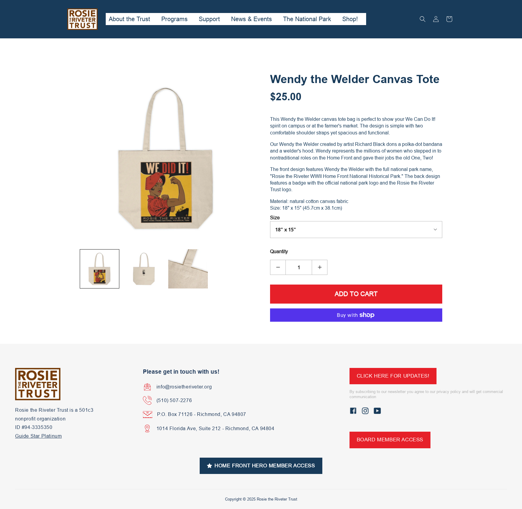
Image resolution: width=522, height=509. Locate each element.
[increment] (319, 267)
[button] (422, 19)
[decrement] (277, 267)
